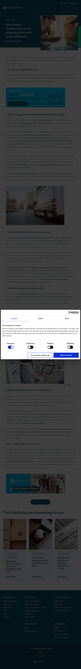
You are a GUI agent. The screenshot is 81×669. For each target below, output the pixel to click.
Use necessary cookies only (40, 355)
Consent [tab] (14, 318)
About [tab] (67, 318)
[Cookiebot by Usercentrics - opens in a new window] (70, 312)
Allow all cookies (66, 355)
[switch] (30, 347)
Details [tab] (40, 318)
